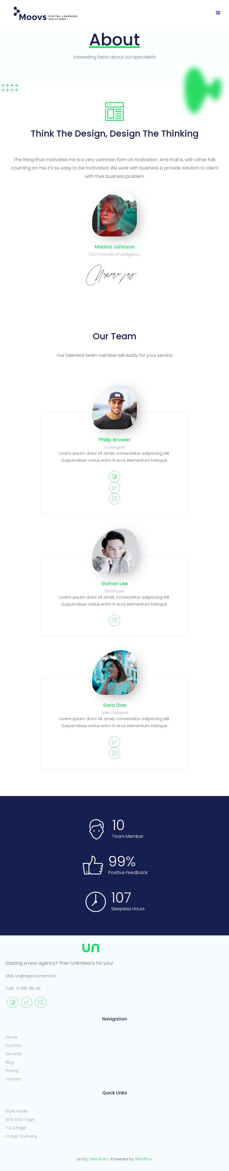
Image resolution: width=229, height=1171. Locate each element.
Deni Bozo (99, 1159)
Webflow (143, 1159)
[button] (218, 13)
